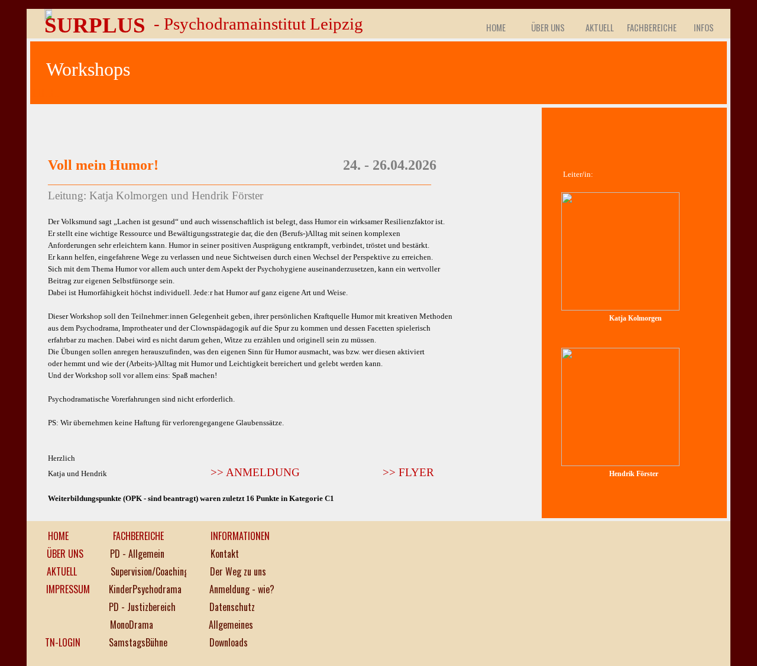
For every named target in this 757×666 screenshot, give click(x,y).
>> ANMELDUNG (255, 472)
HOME (496, 27)
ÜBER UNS (548, 27)
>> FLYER (408, 472)
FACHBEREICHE (652, 27)
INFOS (704, 27)
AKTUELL (599, 27)
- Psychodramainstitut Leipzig (258, 23)
